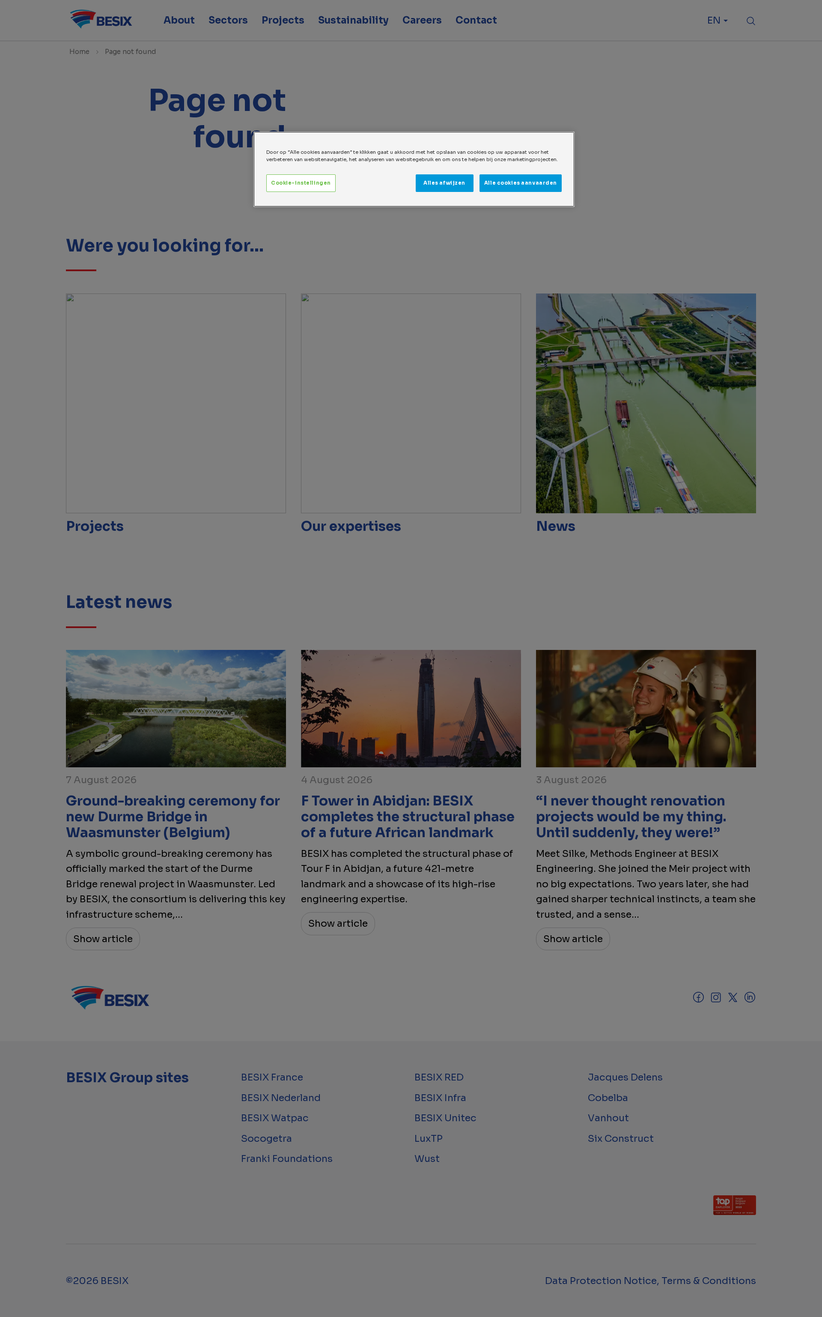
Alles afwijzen (444, 183)
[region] (414, 169)
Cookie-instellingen (301, 183)
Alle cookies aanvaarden (520, 183)
